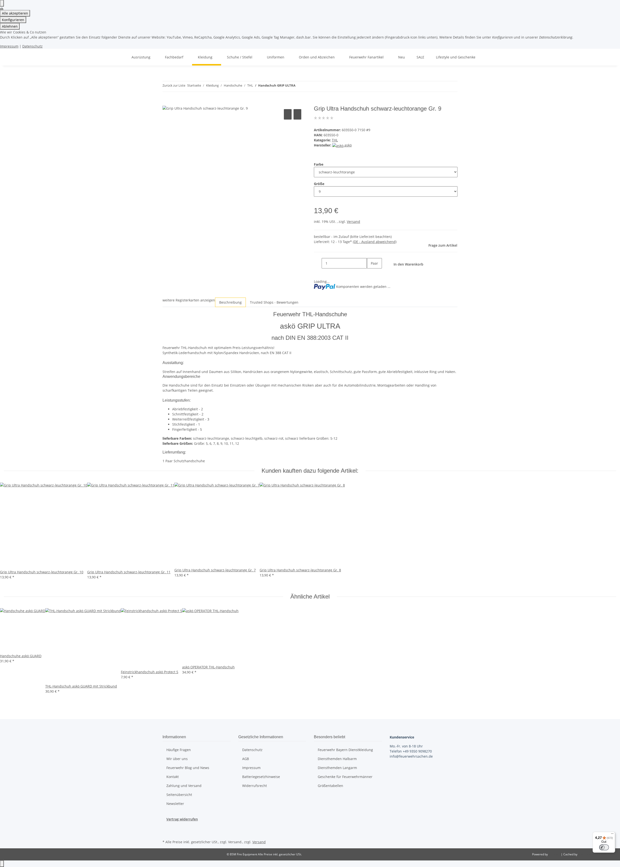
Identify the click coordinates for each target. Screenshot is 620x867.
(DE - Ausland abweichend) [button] (374, 241)
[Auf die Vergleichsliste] (288, 114)
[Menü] (612, 835)
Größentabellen (330, 785)
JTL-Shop (555, 854)
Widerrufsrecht (254, 785)
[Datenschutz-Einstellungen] (2, 3)
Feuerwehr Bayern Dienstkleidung (345, 749)
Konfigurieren (13, 19)
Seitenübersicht (179, 794)
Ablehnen (10, 26)
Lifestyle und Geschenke (455, 57)
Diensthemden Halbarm (337, 758)
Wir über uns (177, 758)
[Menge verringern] (318, 263)
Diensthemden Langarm (337, 767)
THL (335, 140)
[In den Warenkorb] (166, 102)
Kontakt (172, 776)
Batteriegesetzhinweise (261, 776)
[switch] (604, 847)
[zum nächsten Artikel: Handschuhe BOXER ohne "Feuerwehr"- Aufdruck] (299, 86)
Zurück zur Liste (174, 85)
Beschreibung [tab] (230, 302)
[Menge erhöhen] (371, 273)
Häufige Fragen (178, 749)
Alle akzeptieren (15, 13)
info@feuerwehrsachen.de (411, 756)
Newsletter (175, 803)
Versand (353, 221)
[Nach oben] (2, 863)
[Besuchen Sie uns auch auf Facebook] (166, 827)
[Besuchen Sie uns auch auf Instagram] (166, 832)
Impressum (9, 46)
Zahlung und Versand (184, 785)
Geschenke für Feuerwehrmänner (345, 776)
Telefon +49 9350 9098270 (411, 751)
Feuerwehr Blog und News (187, 767)
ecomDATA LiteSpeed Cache (597, 854)
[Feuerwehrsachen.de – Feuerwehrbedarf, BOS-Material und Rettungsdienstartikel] (120, 57)
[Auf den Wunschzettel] (297, 114)
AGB (245, 758)
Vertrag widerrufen (182, 819)
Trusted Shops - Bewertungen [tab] (274, 302)
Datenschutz (32, 46)
